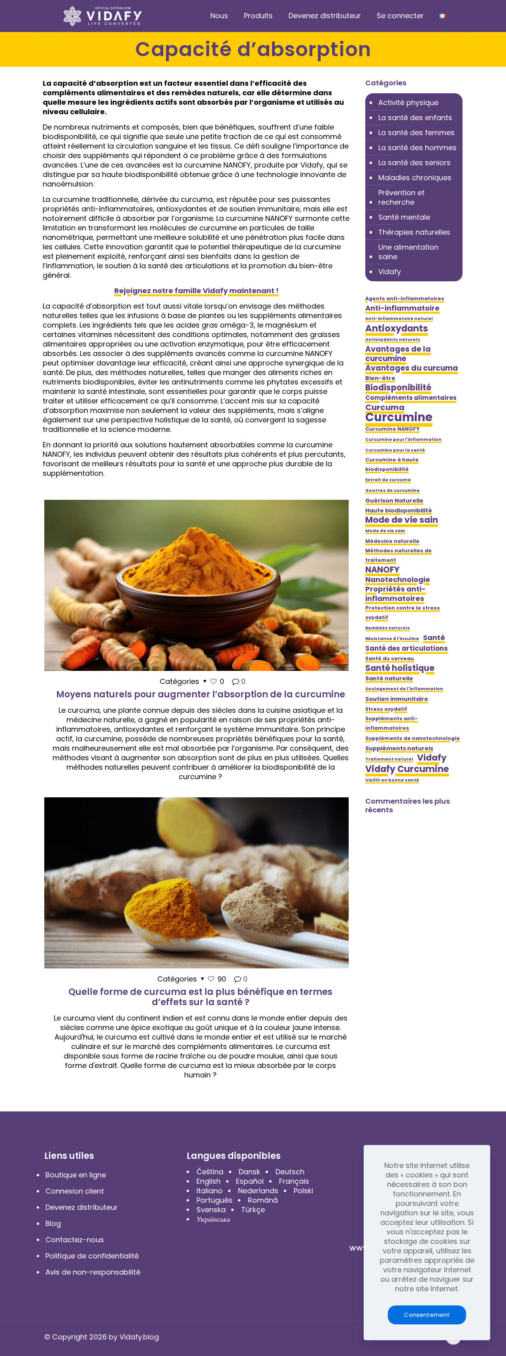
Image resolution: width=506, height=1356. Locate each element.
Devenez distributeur (81, 1207)
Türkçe (253, 1210)
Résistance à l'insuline (392, 639)
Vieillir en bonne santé (392, 780)
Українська (213, 1219)
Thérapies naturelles (414, 232)
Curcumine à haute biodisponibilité (392, 464)
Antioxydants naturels (392, 340)
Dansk (249, 1172)
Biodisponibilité (398, 387)
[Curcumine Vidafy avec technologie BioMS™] (103, 16)
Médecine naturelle (392, 541)
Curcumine (398, 417)
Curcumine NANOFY (392, 429)
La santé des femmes (416, 132)
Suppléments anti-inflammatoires (391, 723)
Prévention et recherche (401, 197)
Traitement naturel (389, 759)
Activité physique (408, 102)
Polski (303, 1191)
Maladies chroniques (414, 178)
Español (250, 1181)
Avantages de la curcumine (398, 354)
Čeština (209, 1172)
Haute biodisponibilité (398, 510)
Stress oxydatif (386, 709)
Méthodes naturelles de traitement (398, 555)
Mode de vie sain (401, 520)
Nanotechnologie (397, 579)
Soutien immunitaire (396, 699)
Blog (53, 1223)
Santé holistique (399, 668)
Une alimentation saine (408, 252)
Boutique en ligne (75, 1175)
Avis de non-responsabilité (92, 1272)
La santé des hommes (417, 148)
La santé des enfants (415, 117)
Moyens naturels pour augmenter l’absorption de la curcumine (200, 694)
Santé (434, 637)
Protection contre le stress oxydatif (402, 613)
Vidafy (389, 272)
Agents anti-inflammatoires (404, 298)
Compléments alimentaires (411, 398)
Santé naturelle (389, 678)
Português (214, 1200)
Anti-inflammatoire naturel (399, 319)
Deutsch (290, 1172)
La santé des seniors (414, 163)
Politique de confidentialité (92, 1256)
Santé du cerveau (389, 658)
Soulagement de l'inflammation (404, 689)
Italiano (209, 1191)
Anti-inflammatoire (402, 308)
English (208, 1181)
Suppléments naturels (399, 748)
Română (263, 1200)
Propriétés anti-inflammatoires (395, 593)
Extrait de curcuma (388, 480)
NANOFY (382, 569)
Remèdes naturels (387, 628)
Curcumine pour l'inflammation (403, 440)
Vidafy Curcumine (407, 769)
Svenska (211, 1210)
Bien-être (380, 378)
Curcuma (384, 407)
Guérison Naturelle (394, 501)
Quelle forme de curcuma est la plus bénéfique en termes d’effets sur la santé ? (200, 997)
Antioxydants (396, 328)
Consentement (427, 1315)
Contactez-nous (74, 1240)
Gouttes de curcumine (392, 490)
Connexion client (74, 1191)
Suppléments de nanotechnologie (412, 738)
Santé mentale (404, 217)
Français (294, 1181)
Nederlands (258, 1191)
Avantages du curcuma (411, 368)
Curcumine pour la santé (395, 450)
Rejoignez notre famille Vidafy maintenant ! (196, 291)
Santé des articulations (406, 648)
